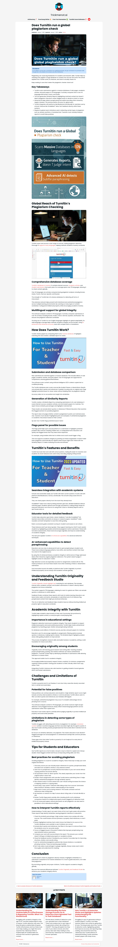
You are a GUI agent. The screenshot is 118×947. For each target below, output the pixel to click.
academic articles (74, 285)
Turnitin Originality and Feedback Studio (70, 869)
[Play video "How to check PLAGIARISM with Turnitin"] (59, 262)
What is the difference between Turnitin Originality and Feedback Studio (82, 886)
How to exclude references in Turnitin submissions (30, 886)
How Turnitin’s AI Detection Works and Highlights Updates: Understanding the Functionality (88, 913)
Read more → (20, 939)
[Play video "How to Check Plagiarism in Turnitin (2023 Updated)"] (59, 471)
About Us (90, 944)
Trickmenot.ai (59, 15)
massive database (68, 334)
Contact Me (96, 944)
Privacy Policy (84, 944)
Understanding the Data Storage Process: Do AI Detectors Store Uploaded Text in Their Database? (58, 913)
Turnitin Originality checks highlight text (44, 583)
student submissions (38, 287)
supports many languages (47, 245)
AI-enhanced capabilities (59, 536)
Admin (64, 32)
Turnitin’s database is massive (41, 285)
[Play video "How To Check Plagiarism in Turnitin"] (59, 353)
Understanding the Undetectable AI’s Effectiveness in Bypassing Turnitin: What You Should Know (29, 913)
